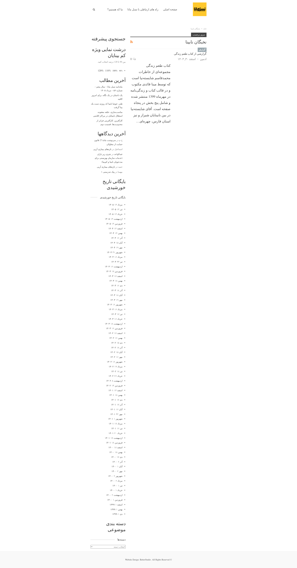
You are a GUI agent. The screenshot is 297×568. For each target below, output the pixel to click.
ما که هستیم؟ (115, 9)
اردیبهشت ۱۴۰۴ (114, 266)
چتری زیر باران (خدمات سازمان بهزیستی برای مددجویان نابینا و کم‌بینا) (109, 158)
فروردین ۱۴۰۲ (114, 385)
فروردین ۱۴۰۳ (114, 328)
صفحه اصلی (170, 9)
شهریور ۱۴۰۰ (115, 475)
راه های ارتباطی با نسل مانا (142, 9)
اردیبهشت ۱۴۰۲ (114, 380)
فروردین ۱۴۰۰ (115, 499)
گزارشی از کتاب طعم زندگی (190, 53)
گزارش (202, 49)
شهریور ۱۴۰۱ (115, 418)
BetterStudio (145, 559)
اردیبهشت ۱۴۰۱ (114, 437)
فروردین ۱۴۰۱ (114, 442)
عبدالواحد (118, 154)
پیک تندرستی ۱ (108, 171)
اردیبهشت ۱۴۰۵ (114, 218)
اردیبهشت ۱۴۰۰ (114, 494)
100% (115, 70)
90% (121, 70)
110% (108, 70)
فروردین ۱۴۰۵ (114, 223)
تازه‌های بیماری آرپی (102, 149)
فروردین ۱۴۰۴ (114, 271)
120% (101, 70)
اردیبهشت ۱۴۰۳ (114, 323)
